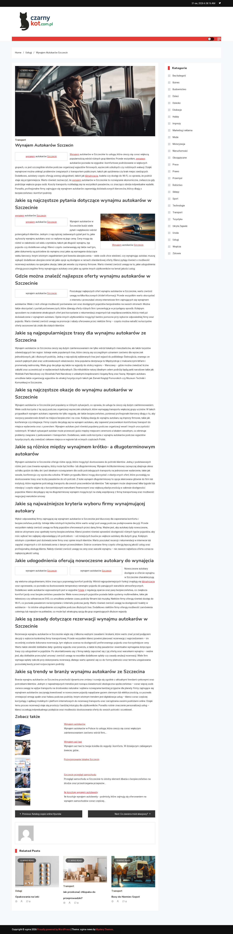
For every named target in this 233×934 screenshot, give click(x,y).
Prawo (176, 171)
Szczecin (52, 156)
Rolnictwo (177, 185)
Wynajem (74, 154)
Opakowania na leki (27, 897)
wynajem (30, 156)
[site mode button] (211, 39)
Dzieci (176, 96)
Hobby (176, 116)
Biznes (176, 82)
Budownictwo (179, 89)
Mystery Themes (104, 929)
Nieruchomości (180, 151)
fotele (81, 590)
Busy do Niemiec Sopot (125, 897)
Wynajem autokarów (74, 724)
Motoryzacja (179, 144)
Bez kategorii (179, 75)
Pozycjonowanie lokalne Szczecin (81, 759)
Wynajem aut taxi (73, 741)
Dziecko (177, 103)
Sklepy (176, 192)
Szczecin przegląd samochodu (80, 774)
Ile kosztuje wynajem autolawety (81, 792)
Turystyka (177, 219)
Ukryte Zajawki (180, 226)
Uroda (176, 233)
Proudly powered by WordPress (54, 929)
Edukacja (177, 110)
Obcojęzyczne (180, 157)
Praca (175, 164)
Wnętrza (177, 246)
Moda (175, 137)
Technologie (179, 205)
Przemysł (177, 178)
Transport (20, 140)
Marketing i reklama (182, 130)
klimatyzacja (91, 175)
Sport (175, 198)
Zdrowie (177, 253)
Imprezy (177, 123)
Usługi (18, 891)
